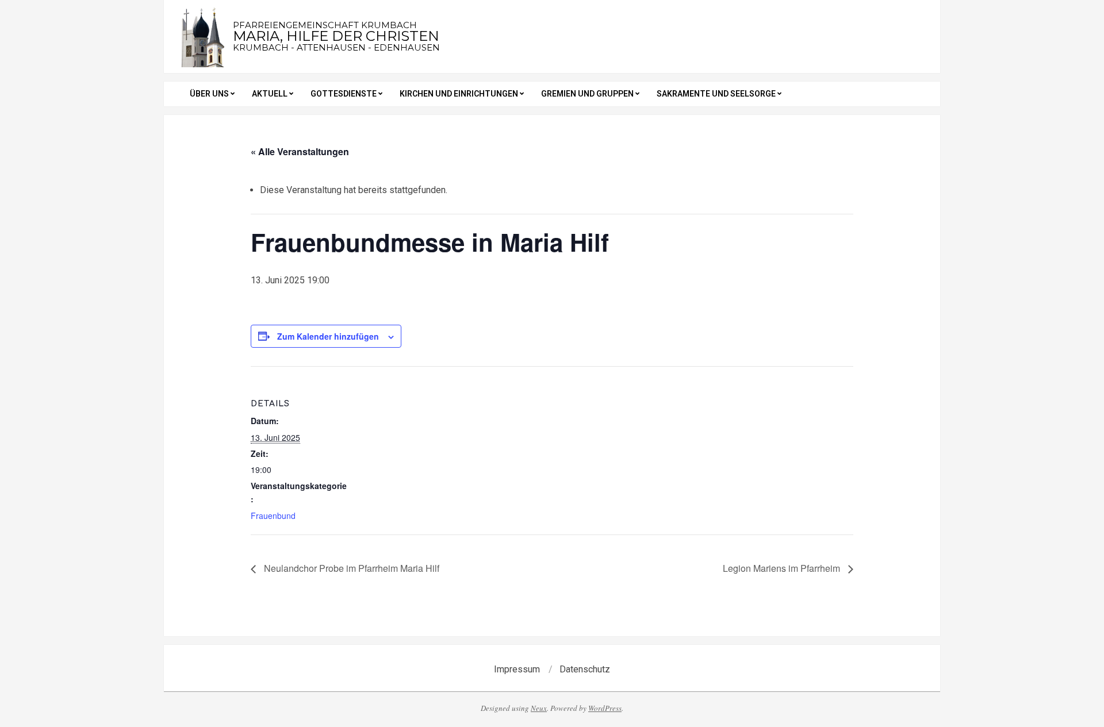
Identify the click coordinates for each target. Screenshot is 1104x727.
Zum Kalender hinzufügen (328, 336)
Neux (539, 708)
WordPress (605, 708)
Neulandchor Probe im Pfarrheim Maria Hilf (350, 568)
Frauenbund (273, 515)
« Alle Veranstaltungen (300, 151)
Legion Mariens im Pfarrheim (782, 568)
